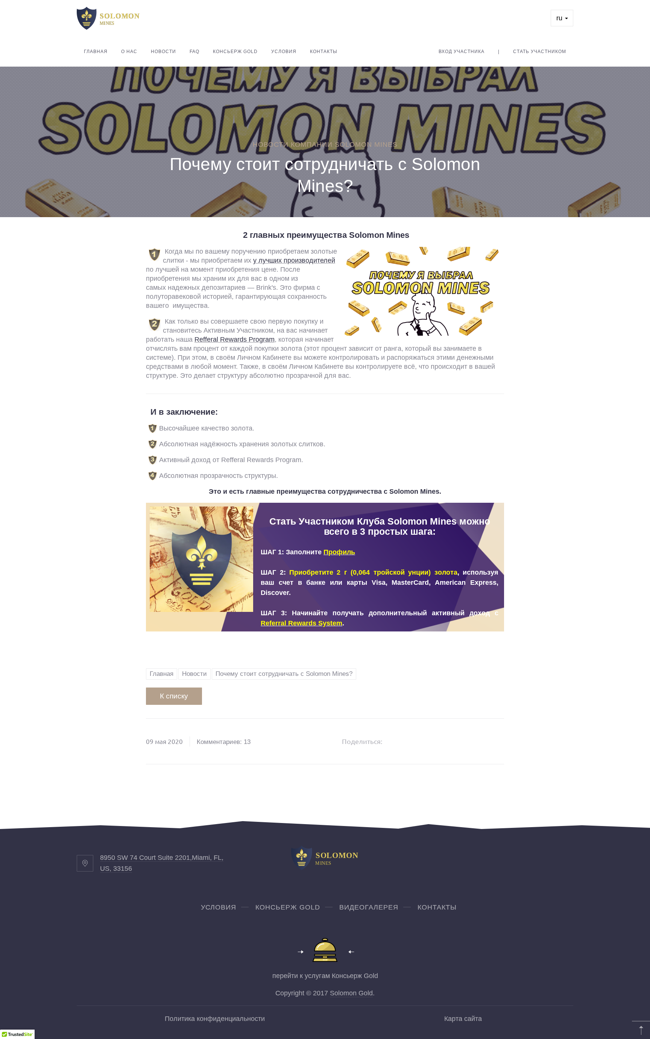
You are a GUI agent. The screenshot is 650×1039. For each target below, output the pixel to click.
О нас (129, 51)
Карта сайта (463, 1018)
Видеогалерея (368, 907)
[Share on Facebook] (398, 741)
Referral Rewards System (301, 623)
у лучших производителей (294, 260)
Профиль (339, 552)
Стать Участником (539, 51)
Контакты (323, 51)
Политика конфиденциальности (215, 1018)
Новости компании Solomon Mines (325, 144)
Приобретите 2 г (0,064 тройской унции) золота (373, 572)
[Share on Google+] (417, 741)
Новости (163, 51)
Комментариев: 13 (224, 741)
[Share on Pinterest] (436, 741)
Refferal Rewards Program (234, 339)
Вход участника (461, 51)
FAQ (194, 51)
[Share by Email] (455, 741)
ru (560, 18)
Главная (96, 51)
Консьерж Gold (235, 51)
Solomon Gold (351, 993)
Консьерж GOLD (287, 907)
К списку (174, 696)
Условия (283, 51)
